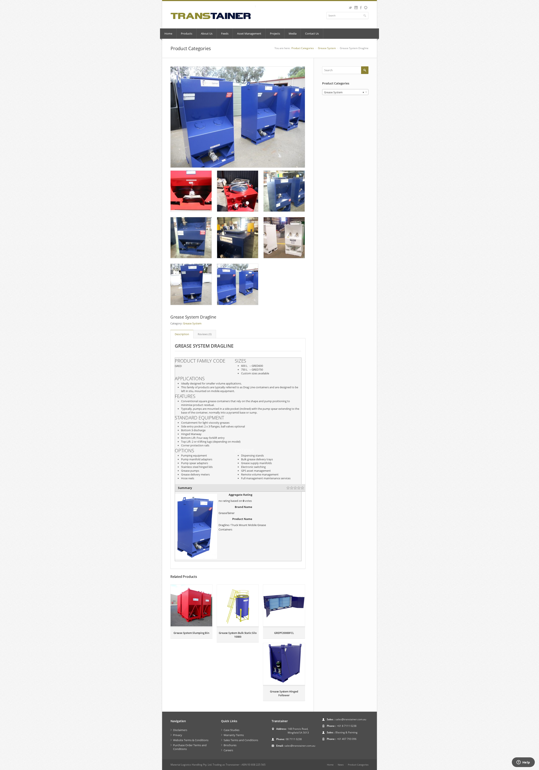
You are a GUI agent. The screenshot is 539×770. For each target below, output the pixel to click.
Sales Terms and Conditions (241, 740)
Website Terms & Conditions (190, 740)
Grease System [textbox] (344, 92)
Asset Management (249, 33)
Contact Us (312, 33)
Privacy (177, 735)
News (341, 764)
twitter (350, 7)
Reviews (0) (205, 334)
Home (168, 33)
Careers (228, 750)
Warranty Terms (234, 735)
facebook (361, 7)
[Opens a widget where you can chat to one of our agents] (523, 762)
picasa (365, 7)
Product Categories (302, 48)
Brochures (230, 745)
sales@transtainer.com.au (299, 745)
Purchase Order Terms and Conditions (190, 747)
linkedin (356, 7)
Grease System (327, 48)
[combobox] (345, 92)
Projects (275, 33)
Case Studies (231, 730)
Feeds (224, 33)
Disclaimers (180, 730)
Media (292, 33)
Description (182, 334)
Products (186, 33)
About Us (206, 33)
